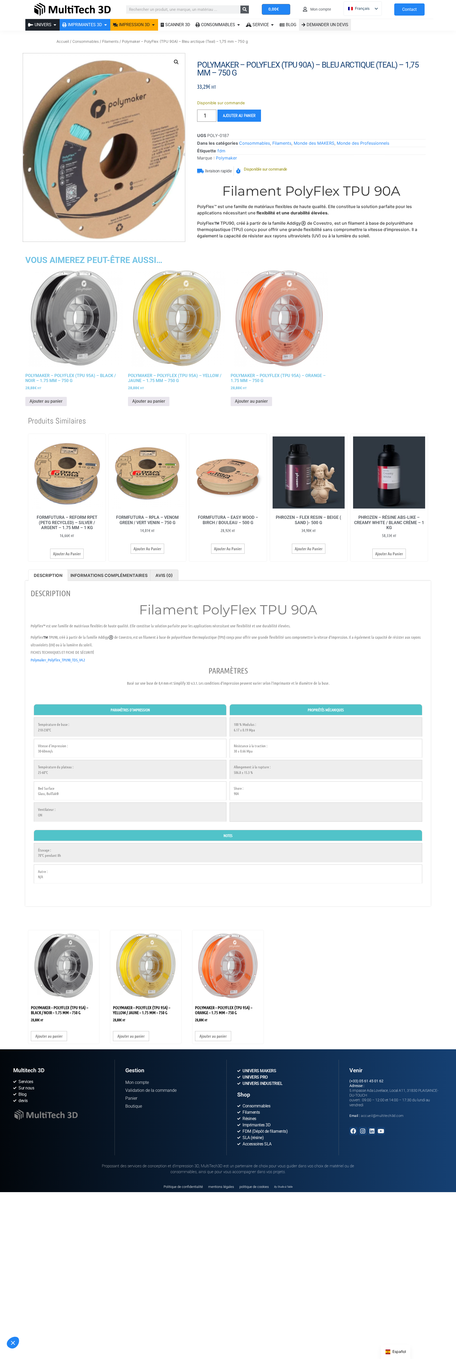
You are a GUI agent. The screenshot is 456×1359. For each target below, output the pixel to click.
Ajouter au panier (239, 115)
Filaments (110, 41)
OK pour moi (76, 1332)
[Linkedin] (372, 1131)
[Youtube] (381, 1131)
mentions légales (221, 1187)
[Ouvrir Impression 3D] (153, 25)
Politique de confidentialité (183, 1187)
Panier (131, 1098)
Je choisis (39, 1332)
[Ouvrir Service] (272, 25)
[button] (13, 1342)
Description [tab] (48, 575)
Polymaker (226, 158)
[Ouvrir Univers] (55, 25)
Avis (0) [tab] (164, 575)
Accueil (62, 41)
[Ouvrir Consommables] (238, 25)
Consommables (85, 41)
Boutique (133, 1106)
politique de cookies (254, 1187)
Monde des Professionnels (363, 143)
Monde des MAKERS (314, 143)
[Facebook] (353, 1131)
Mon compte (137, 1082)
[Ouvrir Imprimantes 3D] (105, 25)
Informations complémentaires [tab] (109, 575)
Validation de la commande (151, 1090)
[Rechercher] (244, 9)
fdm (221, 150)
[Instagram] (363, 1131)
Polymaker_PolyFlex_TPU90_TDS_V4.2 (58, 659)
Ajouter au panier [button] (46, 401)
